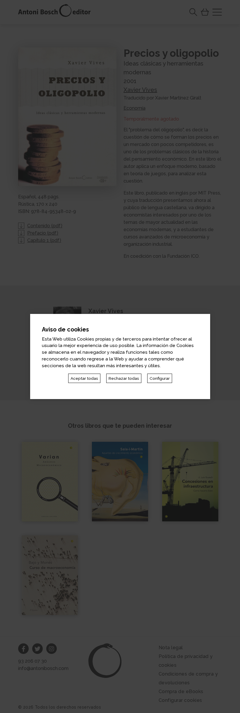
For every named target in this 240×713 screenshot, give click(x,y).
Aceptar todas (84, 378)
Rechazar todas (124, 378)
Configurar (160, 378)
